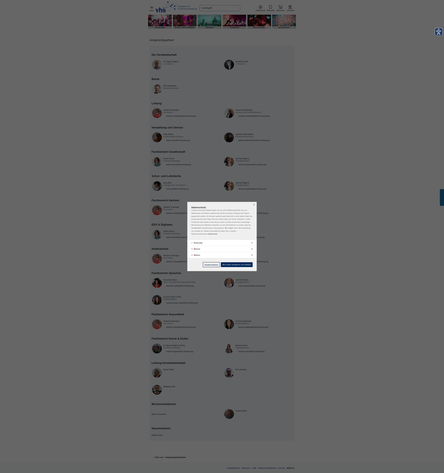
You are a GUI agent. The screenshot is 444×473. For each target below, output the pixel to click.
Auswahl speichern (211, 265)
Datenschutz (212, 234)
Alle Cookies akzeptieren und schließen (236, 265)
